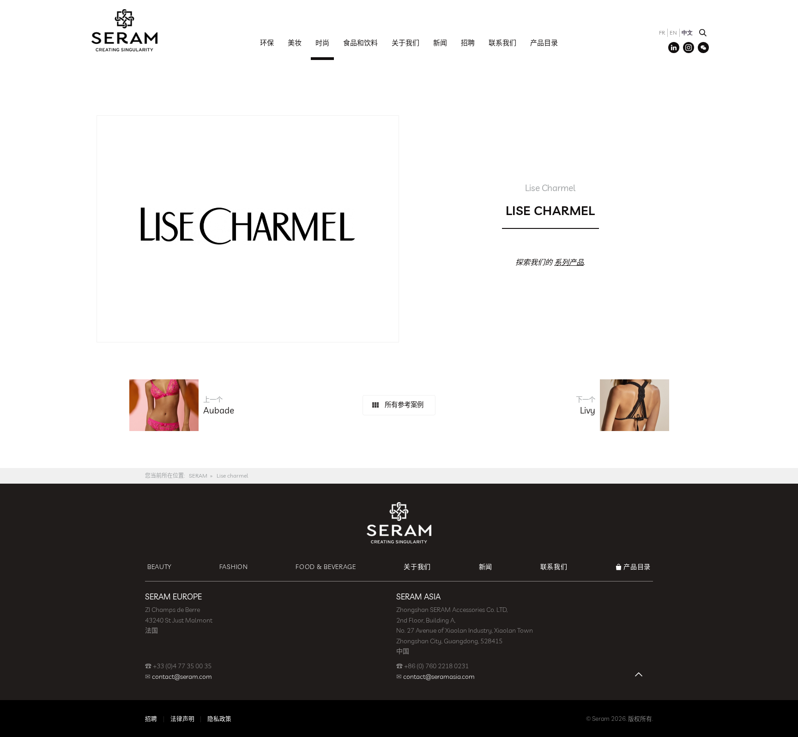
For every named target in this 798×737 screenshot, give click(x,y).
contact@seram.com (182, 676)
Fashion (233, 567)
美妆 (295, 42)
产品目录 (544, 42)
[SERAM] (124, 30)
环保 (267, 42)
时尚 (322, 42)
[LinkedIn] (673, 47)
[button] (702, 32)
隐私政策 (219, 718)
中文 (687, 32)
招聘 (468, 42)
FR (662, 32)
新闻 (440, 42)
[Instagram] (688, 47)
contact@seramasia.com (439, 676)
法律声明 (182, 718)
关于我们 (405, 42)
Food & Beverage (326, 567)
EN (673, 32)
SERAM (198, 475)
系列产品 (569, 262)
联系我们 (502, 42)
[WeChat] (703, 47)
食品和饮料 (360, 42)
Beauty (159, 567)
